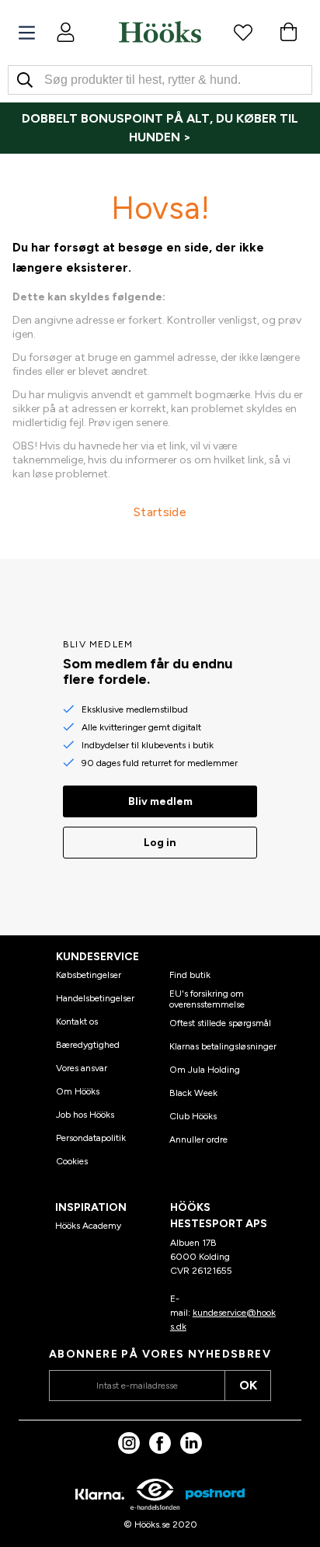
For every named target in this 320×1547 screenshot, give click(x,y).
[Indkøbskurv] (288, 32)
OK (248, 1385)
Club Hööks (193, 1116)
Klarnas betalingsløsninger (223, 1046)
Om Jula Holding (204, 1069)
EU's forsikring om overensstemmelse (207, 999)
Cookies (72, 1161)
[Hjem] (160, 32)
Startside (160, 512)
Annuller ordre (198, 1139)
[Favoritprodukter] (243, 32)
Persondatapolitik (91, 1138)
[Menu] (27, 33)
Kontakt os (77, 1021)
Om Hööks (77, 1091)
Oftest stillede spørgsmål (220, 1023)
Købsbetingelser (88, 974)
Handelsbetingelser (95, 998)
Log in (160, 842)
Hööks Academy (88, 1225)
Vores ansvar (81, 1068)
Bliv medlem (160, 801)
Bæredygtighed (88, 1044)
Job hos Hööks (85, 1114)
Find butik (189, 974)
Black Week (193, 1092)
